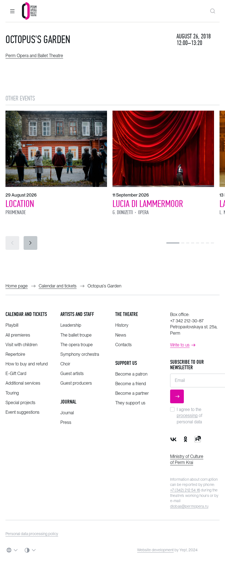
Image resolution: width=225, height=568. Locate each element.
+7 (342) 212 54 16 (185, 490)
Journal (68, 402)
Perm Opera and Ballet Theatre (34, 55)
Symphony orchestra (79, 354)
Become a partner (132, 393)
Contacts (123, 344)
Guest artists (72, 373)
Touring (12, 393)
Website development (155, 550)
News (120, 335)
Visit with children (21, 344)
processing (187, 415)
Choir (65, 363)
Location (19, 203)
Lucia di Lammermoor (148, 203)
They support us (130, 402)
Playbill (11, 325)
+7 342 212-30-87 (187, 320)
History (121, 325)
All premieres (17, 335)
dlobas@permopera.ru (189, 506)
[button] (12, 11)
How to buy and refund (26, 363)
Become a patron (131, 374)
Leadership (70, 325)
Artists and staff (77, 314)
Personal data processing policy (31, 533)
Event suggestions (22, 412)
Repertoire (15, 354)
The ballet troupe (76, 335)
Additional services (22, 383)
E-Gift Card (15, 373)
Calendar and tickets (26, 314)
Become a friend (130, 383)
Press (65, 422)
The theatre (126, 314)
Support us (126, 363)
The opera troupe (76, 344)
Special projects (20, 402)
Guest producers (76, 383)
